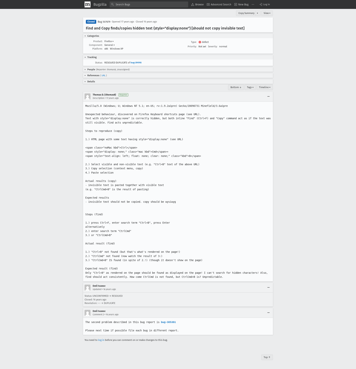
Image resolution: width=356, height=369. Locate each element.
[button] (264, 4)
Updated (97, 289)
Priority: (192, 46)
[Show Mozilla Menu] (87, 4)
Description (98, 98)
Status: (99, 62)
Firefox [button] (109, 41)
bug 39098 (136, 62)
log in (101, 340)
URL (104, 75)
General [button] (109, 45)
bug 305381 (168, 322)
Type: (194, 42)
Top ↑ (267, 357)
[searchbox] (149, 4)
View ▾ (267, 13)
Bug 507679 (104, 21)
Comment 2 (98, 314)
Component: (96, 45)
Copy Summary (246, 13)
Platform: (97, 48)
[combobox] (149, 4)
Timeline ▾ (265, 87)
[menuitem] (197, 4)
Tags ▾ (250, 87)
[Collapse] (268, 96)
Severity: (212, 46)
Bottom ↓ (236, 87)
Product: (98, 41)
